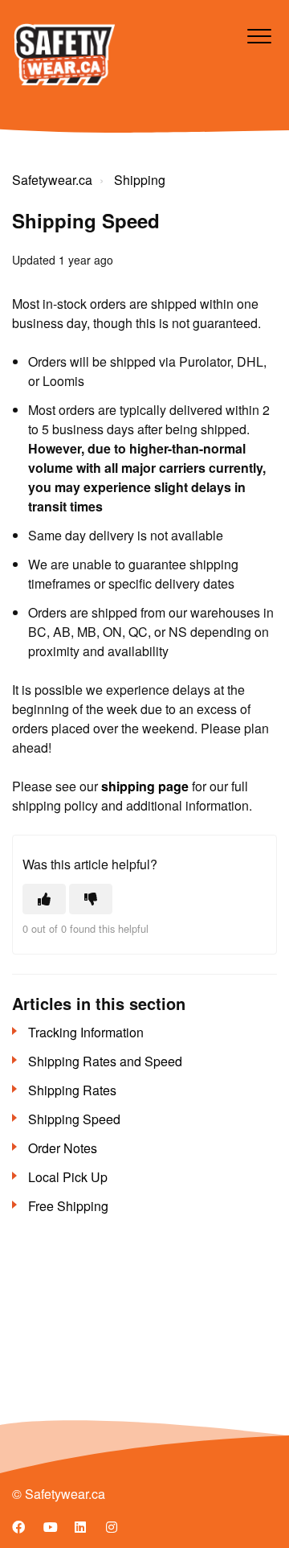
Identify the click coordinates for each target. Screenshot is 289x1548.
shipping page (145, 786)
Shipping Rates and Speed (105, 1061)
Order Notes (62, 1148)
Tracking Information (86, 1032)
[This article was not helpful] (90, 899)
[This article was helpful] (44, 899)
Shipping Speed (74, 1119)
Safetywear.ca (52, 179)
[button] (259, 36)
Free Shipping (68, 1206)
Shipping (139, 179)
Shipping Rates (72, 1090)
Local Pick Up (68, 1177)
